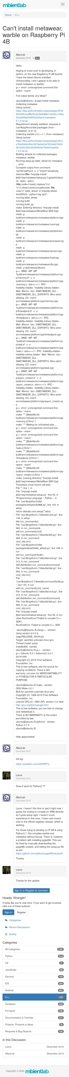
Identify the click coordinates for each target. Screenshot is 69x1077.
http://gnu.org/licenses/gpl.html (32, 705)
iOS (34, 983)
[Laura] (8, 776)
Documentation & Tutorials (34, 1017)
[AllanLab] (8, 55)
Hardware (34, 1004)
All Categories (34, 949)
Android (34, 990)
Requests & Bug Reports (34, 1031)
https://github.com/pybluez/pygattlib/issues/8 (39, 853)
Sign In (18, 890)
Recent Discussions (19, 927)
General (34, 976)
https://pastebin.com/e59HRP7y (32, 764)
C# (34, 962)
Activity (12, 934)
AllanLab (20, 54)
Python (34, 956)
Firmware (34, 1010)
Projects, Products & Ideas (34, 1024)
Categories (15, 920)
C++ (37, 58)
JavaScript (34, 969)
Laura (19, 775)
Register (29, 890)
